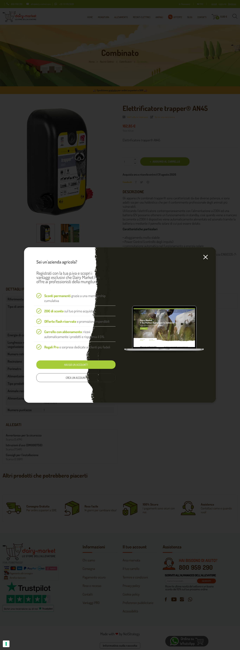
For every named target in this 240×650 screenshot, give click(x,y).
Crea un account (76, 377)
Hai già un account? (76, 364)
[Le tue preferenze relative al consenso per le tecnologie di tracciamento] (6, 644)
